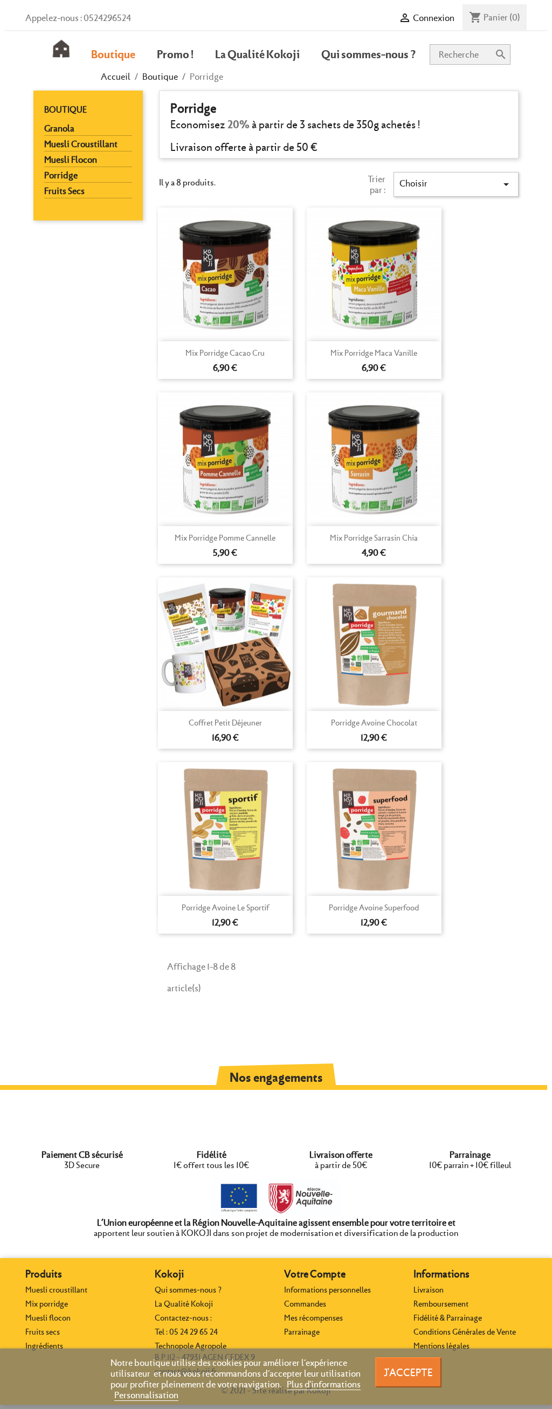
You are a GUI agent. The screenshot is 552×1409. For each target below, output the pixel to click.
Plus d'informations (324, 1384)
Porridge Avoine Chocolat (374, 723)
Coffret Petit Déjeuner (225, 723)
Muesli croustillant (56, 1290)
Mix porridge (46, 1304)
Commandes (305, 1304)
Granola (59, 128)
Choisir (456, 184)
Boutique (65, 110)
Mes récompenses (313, 1318)
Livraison (428, 1290)
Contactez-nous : (183, 1318)
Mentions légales (441, 1346)
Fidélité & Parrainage (447, 1318)
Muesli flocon (48, 1318)
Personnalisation (146, 1395)
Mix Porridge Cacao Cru (225, 353)
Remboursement (440, 1304)
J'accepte (408, 1372)
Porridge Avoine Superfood (374, 908)
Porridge (61, 175)
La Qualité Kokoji (184, 1304)
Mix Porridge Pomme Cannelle (225, 538)
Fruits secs (42, 1332)
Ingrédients (44, 1346)
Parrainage (302, 1332)
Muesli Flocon (70, 159)
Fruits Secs (64, 190)
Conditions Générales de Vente (464, 1332)
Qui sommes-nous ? (188, 1290)
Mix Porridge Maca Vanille (373, 353)
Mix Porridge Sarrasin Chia (374, 538)
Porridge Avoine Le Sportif (225, 908)
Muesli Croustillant (81, 144)
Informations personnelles (327, 1290)
